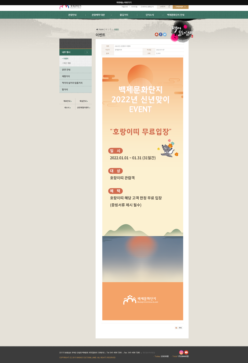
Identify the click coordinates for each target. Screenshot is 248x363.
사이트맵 (134, 7)
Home (101, 29)
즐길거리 (124, 15)
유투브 (186, 352)
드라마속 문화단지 (147, 7)
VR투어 (162, 7)
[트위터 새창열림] (165, 35)
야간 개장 (67, 63)
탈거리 (65, 90)
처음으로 (125, 7)
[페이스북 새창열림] (161, 35)
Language (179, 6)
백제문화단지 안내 (175, 15)
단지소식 (150, 15)
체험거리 (66, 76)
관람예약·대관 (98, 15)
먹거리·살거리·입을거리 (72, 83)
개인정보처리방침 (148, 353)
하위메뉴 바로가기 (124, 2)
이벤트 (65, 59)
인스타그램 (181, 352)
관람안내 (72, 15)
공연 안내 (66, 70)
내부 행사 (66, 52)
